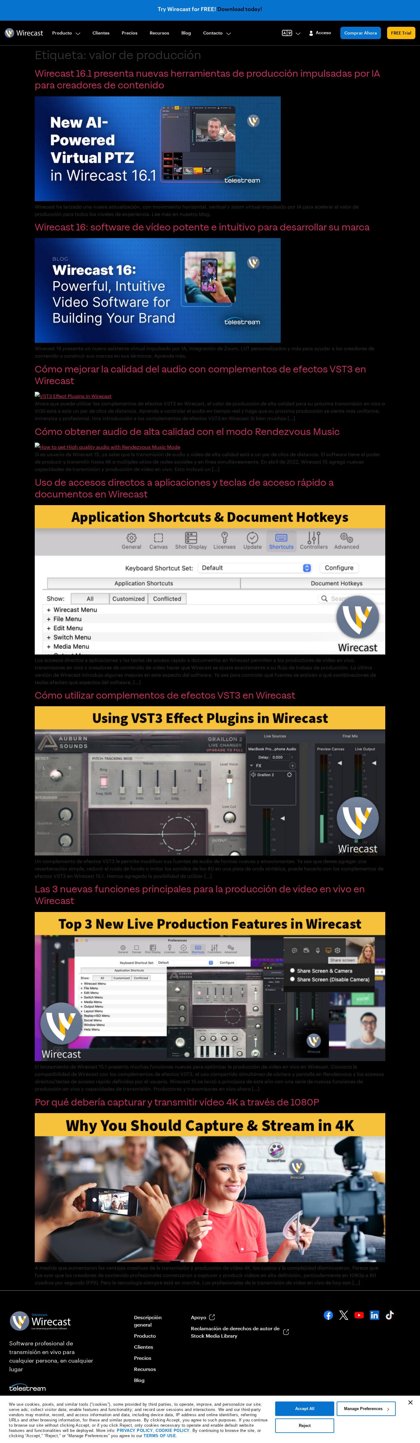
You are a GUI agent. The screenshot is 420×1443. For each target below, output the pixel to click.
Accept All (305, 1408)
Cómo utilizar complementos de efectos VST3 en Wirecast (165, 695)
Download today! (239, 9)
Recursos (159, 32)
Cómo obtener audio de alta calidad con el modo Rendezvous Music (187, 431)
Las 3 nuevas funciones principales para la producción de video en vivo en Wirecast (200, 895)
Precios (129, 32)
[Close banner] (410, 1402)
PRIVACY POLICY (135, 1430)
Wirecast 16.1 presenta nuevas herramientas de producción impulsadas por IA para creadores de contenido (207, 79)
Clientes (101, 32)
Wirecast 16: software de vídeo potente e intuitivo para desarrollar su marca (202, 227)
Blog (186, 32)
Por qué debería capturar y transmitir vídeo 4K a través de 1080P (177, 1102)
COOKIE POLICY (173, 1430)
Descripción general (148, 1320)
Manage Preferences (363, 1408)
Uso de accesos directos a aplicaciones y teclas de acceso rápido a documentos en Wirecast (184, 488)
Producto (62, 32)
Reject (305, 1425)
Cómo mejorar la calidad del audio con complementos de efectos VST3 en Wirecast (200, 375)
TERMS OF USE (160, 1435)
